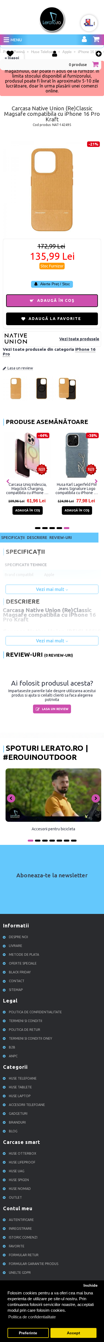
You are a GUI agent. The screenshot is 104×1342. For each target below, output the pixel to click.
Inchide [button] (90, 1285)
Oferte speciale (23, 963)
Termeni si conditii (25, 1021)
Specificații (13, 537)
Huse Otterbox (22, 1153)
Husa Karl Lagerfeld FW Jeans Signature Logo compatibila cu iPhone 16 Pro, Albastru (76, 488)
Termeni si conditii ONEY (30, 1038)
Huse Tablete (20, 1087)
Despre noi (18, 937)
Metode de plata (24, 955)
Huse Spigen (19, 1180)
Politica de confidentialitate (35, 1012)
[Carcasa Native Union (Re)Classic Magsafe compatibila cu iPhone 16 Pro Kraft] (15, 399)
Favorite (16, 1246)
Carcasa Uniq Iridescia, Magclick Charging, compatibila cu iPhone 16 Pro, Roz (27, 488)
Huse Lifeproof (22, 1162)
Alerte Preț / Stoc (54, 284)
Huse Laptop (20, 1096)
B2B (12, 1047)
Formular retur (24, 1255)
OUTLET (15, 1197)
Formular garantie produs (33, 1264)
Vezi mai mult (50, 589)
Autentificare (21, 1220)
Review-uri (60, 537)
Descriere (37, 537)
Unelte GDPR (20, 1273)
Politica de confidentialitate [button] (32, 1316)
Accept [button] (73, 1333)
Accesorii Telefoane (27, 1105)
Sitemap (16, 990)
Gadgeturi (18, 1114)
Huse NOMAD (20, 1189)
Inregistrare (20, 1229)
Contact (16, 981)
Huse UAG (16, 1171)
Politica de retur (24, 1030)
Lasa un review (20, 368)
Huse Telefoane (23, 1078)
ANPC (13, 1056)
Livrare (15, 946)
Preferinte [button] (28, 1333)
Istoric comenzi (23, 1237)
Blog (13, 1131)
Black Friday (20, 972)
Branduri (17, 1122)
